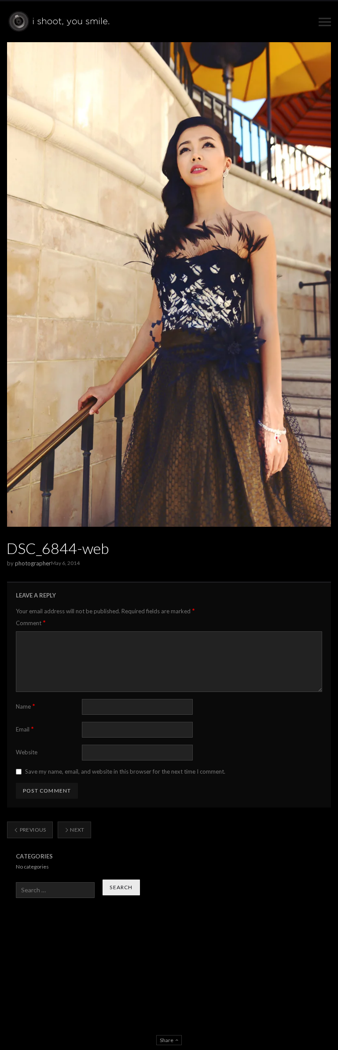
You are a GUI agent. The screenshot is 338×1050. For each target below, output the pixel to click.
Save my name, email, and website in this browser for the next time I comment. (125, 771)
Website (26, 752)
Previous (32, 829)
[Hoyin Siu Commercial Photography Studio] (60, 21)
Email (25, 729)
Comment (31, 622)
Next (76, 829)
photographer (33, 563)
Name (25, 706)
